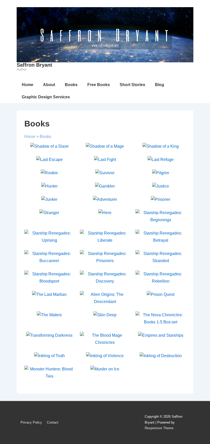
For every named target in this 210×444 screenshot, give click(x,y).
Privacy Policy (31, 422)
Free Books (98, 85)
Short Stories (132, 85)
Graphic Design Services (46, 97)
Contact (52, 422)
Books (71, 85)
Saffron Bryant (34, 65)
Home (27, 85)
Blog (159, 85)
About (49, 85)
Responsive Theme (159, 428)
